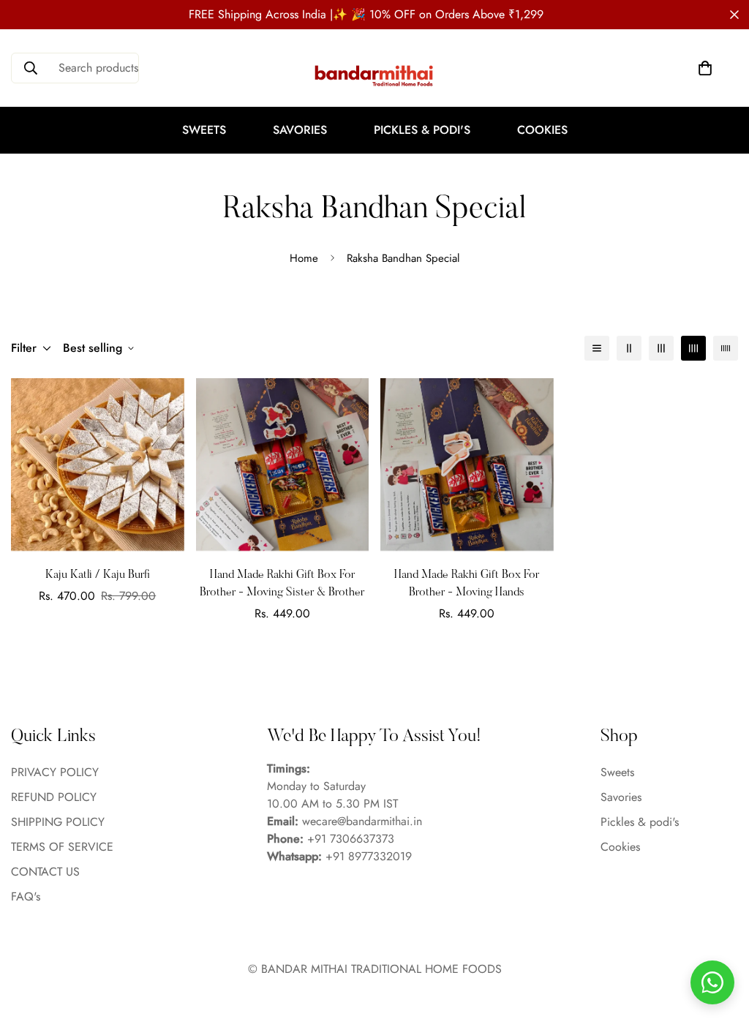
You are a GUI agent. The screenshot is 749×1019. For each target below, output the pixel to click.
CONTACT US (45, 871)
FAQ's (25, 896)
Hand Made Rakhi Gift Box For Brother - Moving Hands (466, 583)
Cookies (542, 129)
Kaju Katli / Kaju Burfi (97, 575)
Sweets (204, 129)
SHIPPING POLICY (58, 821)
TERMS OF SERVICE (62, 846)
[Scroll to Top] (720, 939)
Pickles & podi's (422, 129)
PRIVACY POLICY (55, 772)
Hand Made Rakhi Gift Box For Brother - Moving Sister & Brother (282, 583)
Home (304, 258)
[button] (705, 68)
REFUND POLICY (54, 797)
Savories (300, 129)
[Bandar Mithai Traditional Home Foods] (374, 75)
